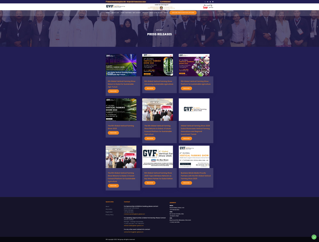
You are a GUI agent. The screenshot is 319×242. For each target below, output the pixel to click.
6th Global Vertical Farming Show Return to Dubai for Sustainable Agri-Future (121, 84)
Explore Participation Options (183, 12)
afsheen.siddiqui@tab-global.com (134, 225)
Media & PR (153, 13)
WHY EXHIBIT (137, 13)
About (107, 206)
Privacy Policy (109, 215)
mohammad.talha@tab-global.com (134, 214)
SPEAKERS (145, 13)
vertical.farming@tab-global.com (133, 232)
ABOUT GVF (115, 13)
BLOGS (160, 13)
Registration (109, 212)
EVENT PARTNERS (126, 13)
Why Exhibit (109, 209)
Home (108, 13)
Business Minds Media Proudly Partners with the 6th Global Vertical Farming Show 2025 (196, 176)
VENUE (166, 13)
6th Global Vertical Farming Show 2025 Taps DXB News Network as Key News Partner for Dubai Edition (158, 176)
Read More (113, 91)
